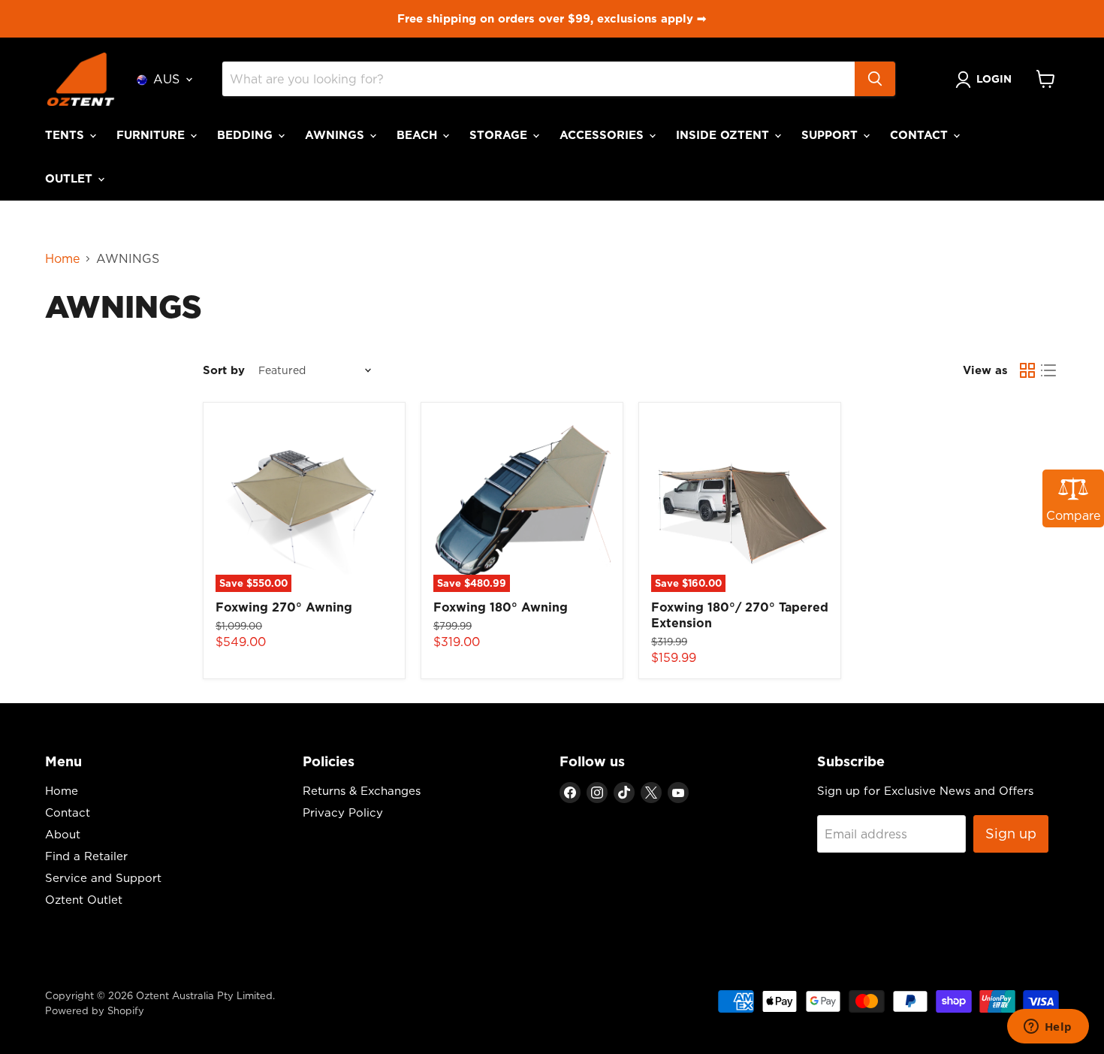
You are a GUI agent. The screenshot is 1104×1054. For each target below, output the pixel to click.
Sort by (224, 370)
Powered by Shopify (94, 1010)
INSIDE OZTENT (724, 135)
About (62, 834)
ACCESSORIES (603, 135)
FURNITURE (152, 135)
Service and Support (103, 878)
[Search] (875, 79)
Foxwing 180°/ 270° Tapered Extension (739, 615)
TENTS (66, 135)
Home (62, 258)
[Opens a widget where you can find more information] (1047, 1027)
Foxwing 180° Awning (500, 607)
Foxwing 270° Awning (284, 607)
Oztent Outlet (83, 900)
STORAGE (500, 135)
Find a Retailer (86, 856)
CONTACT (921, 135)
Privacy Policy (343, 812)
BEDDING (246, 135)
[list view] (1048, 370)
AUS (166, 79)
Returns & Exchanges (362, 791)
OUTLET (70, 178)
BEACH (419, 135)
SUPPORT (831, 135)
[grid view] (1027, 370)
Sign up (1010, 833)
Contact (67, 812)
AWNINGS (336, 135)
